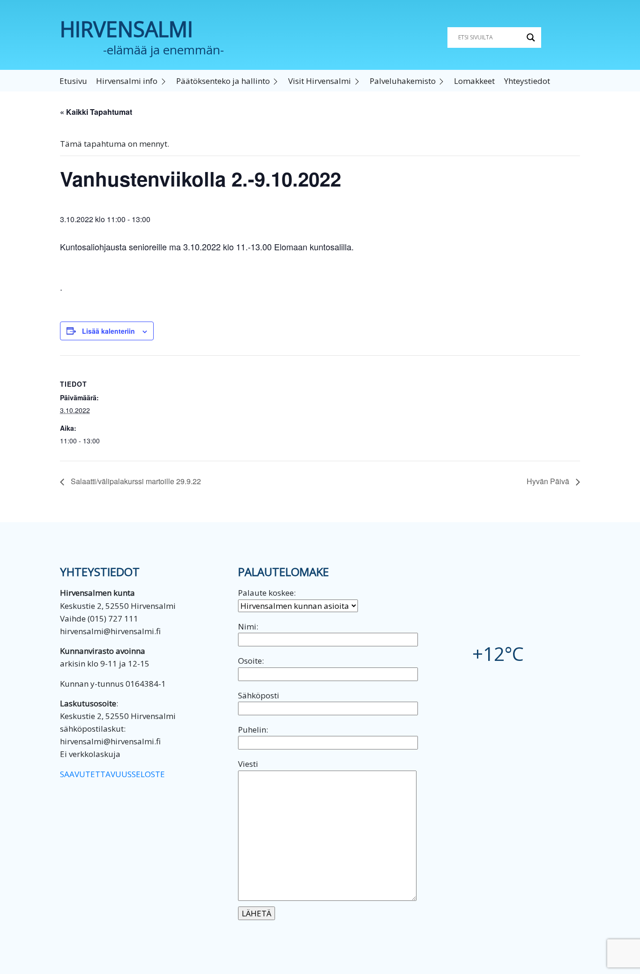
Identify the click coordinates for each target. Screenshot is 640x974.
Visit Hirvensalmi (319, 80)
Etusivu (73, 80)
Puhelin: (253, 729)
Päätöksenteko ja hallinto (223, 80)
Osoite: (251, 660)
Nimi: (248, 626)
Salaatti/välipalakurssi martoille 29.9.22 (135, 481)
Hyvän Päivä (549, 481)
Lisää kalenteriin (108, 331)
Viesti (248, 763)
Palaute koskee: (267, 592)
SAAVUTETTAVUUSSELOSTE (112, 774)
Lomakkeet (474, 80)
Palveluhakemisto (403, 80)
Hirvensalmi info (126, 80)
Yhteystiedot (527, 80)
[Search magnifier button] (530, 37)
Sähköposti (258, 695)
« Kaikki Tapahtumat (96, 111)
